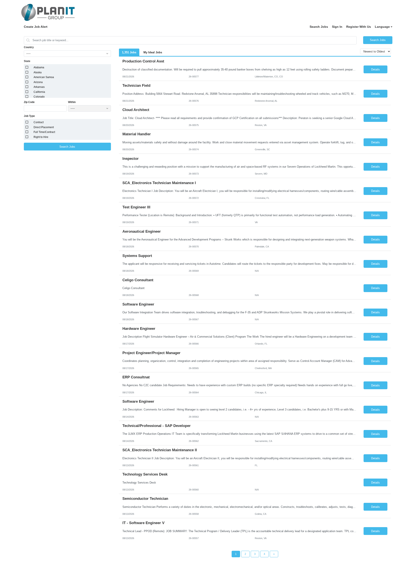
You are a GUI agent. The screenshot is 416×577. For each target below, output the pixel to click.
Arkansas (39, 86)
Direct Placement (44, 127)
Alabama (39, 67)
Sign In (337, 26)
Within (72, 102)
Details (375, 69)
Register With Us (358, 26)
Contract (39, 122)
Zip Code (29, 102)
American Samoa (44, 77)
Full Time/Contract (44, 132)
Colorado (39, 96)
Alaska (38, 72)
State (27, 61)
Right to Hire (41, 137)
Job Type (29, 116)
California (39, 91)
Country (29, 47)
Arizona (38, 82)
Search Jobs (319, 26)
